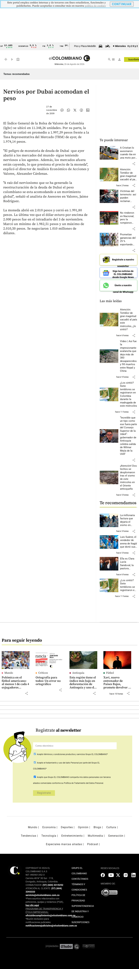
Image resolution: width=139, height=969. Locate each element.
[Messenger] (62, 110)
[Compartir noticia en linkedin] (87, 110)
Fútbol (110, 673)
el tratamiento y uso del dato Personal (61, 763)
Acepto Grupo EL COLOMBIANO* (72, 754)
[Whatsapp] (68, 110)
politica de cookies (95, 5)
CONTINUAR (122, 4)
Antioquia (78, 673)
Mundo (8, 673)
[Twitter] (74, 110)
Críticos (43, 673)
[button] (133, 163)
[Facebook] (81, 110)
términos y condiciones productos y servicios (64, 754)
